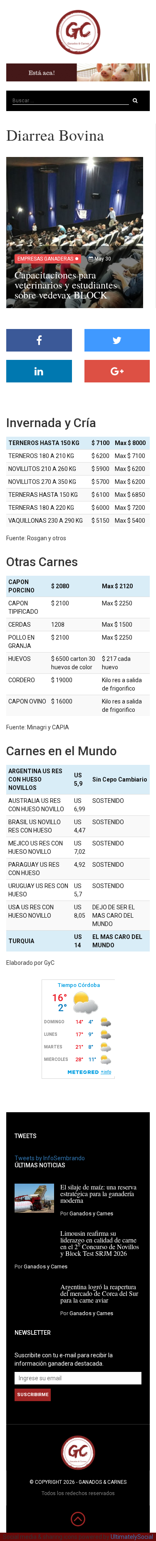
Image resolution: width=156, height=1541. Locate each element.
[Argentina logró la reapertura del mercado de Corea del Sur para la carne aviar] (34, 1297)
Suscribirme (32, 1394)
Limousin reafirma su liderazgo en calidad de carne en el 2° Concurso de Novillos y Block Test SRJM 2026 (99, 1243)
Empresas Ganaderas (45, 259)
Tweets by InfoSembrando (50, 1158)
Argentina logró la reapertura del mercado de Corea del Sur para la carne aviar (99, 1293)
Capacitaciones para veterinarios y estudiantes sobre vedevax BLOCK (66, 284)
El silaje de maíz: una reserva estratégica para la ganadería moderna (98, 1193)
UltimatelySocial (132, 1536)
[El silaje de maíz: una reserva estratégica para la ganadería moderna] (34, 1197)
